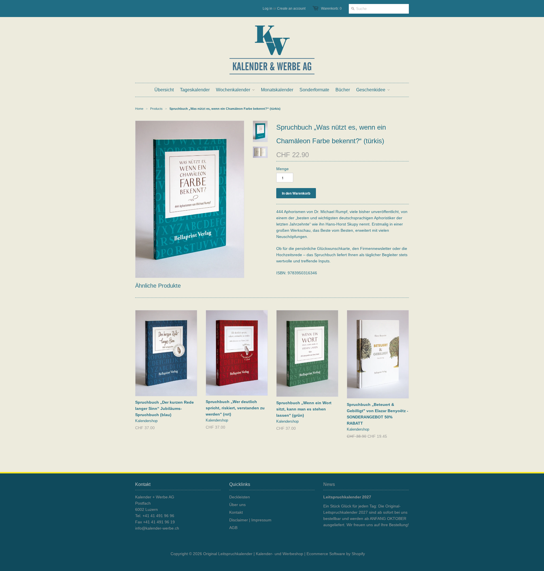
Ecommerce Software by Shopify (336, 553)
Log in (267, 8)
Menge (282, 169)
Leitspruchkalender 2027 (347, 497)
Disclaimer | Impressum (250, 520)
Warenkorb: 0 (331, 8)
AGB (233, 527)
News (329, 484)
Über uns (237, 504)
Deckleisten (239, 497)
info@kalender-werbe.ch (157, 528)
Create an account (291, 8)
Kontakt (236, 512)
